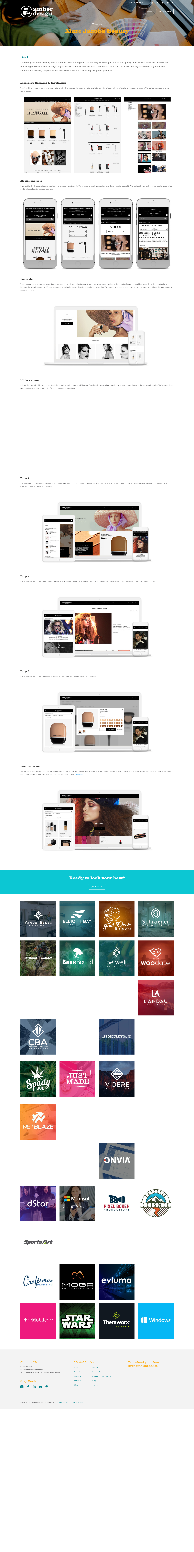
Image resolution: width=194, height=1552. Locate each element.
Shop (76, 1385)
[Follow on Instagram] (152, 2)
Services (77, 1376)
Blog (94, 1380)
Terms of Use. (78, 1402)
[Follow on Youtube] (168, 2)
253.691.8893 (136, 2)
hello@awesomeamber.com (31, 1369)
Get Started (165, 11)
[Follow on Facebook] (157, 2)
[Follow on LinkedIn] (162, 2)
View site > (80, 774)
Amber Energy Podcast (101, 1376)
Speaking (96, 1367)
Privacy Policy (62, 1402)
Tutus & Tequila (98, 1372)
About (76, 1367)
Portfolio (77, 1372)
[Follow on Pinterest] (173, 2)
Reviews (77, 1380)
